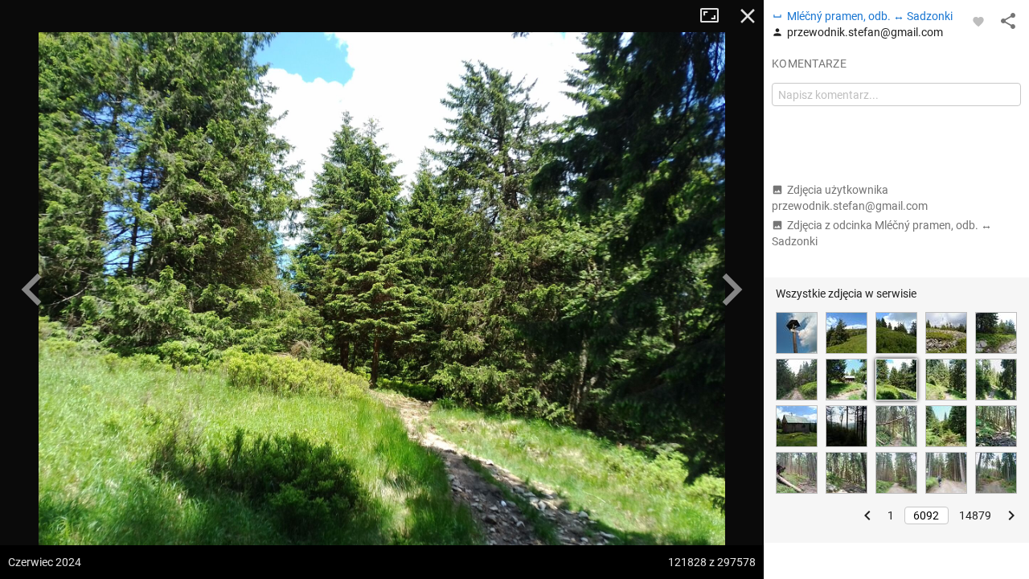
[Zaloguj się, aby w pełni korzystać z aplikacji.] (978, 20)
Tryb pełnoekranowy (715, 16)
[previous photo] (32, 289)
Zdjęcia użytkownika (850, 197)
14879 (975, 515)
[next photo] (731, 289)
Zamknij (748, 16)
